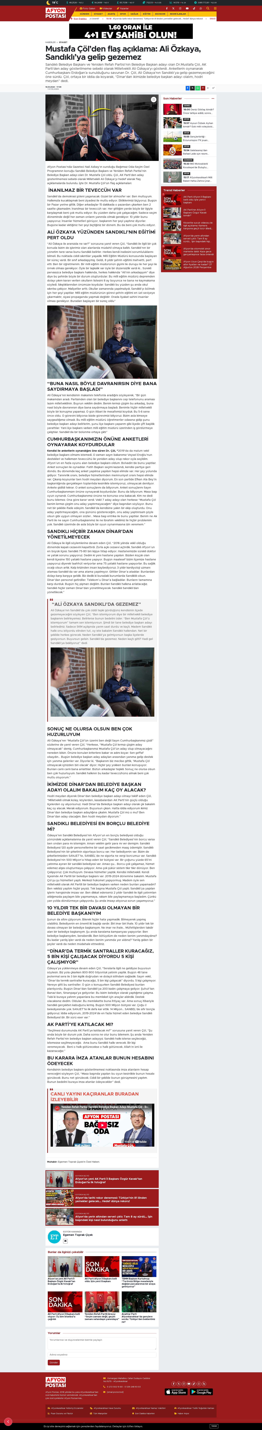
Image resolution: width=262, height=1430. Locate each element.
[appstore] (176, 1391)
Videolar (107, 8)
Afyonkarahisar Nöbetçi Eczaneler (67, 1408)
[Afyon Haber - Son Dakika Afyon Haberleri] (55, 13)
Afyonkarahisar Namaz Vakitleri (151, 1408)
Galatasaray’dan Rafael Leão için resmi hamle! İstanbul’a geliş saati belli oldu (197, 152)
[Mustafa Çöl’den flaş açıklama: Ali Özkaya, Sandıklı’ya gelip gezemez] (102, 128)
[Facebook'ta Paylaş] (188, 88)
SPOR (123, 14)
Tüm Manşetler (100, 1414)
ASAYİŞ (111, 14)
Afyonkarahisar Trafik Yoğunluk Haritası (196, 1408)
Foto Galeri (89, 8)
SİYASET (98, 14)
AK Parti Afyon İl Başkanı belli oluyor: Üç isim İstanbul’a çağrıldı (64, 1316)
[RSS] (204, 1384)
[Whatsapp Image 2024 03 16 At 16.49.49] (102, 342)
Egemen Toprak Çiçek (78, 1235)
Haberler (50, 42)
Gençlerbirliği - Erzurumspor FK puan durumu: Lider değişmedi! (197, 139)
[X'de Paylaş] (192, 88)
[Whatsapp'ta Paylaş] (197, 88)
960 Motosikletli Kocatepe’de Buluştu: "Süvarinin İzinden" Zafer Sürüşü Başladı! (196, 166)
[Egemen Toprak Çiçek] (54, 1237)
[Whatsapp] (199, 1384)
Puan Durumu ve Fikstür (62, 1414)
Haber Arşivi (183, 1414)
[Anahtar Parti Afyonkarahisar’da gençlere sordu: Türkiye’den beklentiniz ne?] (139, 1302)
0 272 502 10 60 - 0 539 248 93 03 (124, 1387)
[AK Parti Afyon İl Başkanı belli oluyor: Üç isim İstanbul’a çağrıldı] (65, 1302)
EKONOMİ (160, 14)
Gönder (54, 1362)
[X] (178, 1384)
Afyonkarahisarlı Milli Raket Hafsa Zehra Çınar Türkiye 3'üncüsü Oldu (197, 179)
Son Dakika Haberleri (145, 1414)
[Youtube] (189, 1384)
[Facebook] (173, 1384)
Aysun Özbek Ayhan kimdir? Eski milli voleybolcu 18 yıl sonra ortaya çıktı (198, 125)
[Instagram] (183, 1384)
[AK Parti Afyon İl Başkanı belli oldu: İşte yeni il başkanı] (102, 1266)
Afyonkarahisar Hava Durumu (107, 1408)
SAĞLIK (134, 14)
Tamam (214, 1426)
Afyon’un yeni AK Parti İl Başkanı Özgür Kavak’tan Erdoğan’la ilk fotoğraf (61, 1281)
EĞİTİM (146, 14)
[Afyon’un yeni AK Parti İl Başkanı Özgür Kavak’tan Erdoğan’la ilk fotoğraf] (65, 1266)
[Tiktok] (194, 1384)
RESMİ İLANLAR (178, 14)
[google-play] (201, 1391)
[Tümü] (213, 98)
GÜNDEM (84, 14)
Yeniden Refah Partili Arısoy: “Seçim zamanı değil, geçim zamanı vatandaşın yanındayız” (102, 1316)
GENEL (187, 106)
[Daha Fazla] (203, 88)
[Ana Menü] (214, 8)
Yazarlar (124, 8)
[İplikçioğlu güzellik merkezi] (131, 31)
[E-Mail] (65, 1241)
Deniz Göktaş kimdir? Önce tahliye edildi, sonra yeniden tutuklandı (198, 111)
